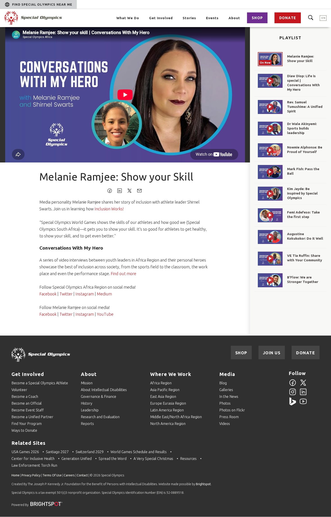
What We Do (127, 18)
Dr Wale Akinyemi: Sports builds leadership (302, 128)
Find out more (123, 273)
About (234, 18)
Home (15, 475)
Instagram (84, 294)
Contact (82, 475)
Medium (104, 294)
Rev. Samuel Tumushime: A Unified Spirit (304, 106)
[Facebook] (293, 385)
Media (227, 374)
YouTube (105, 314)
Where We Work (170, 374)
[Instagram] (293, 394)
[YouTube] (303, 404)
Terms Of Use (52, 475)
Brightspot (203, 484)
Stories (189, 18)
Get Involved (161, 18)
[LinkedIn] (303, 394)
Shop (257, 18)
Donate (287, 18)
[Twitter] (303, 385)
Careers (69, 475)
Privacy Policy (31, 475)
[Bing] (293, 404)
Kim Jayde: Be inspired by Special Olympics (302, 193)
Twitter (66, 294)
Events (212, 18)
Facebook (48, 294)
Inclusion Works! (109, 208)
